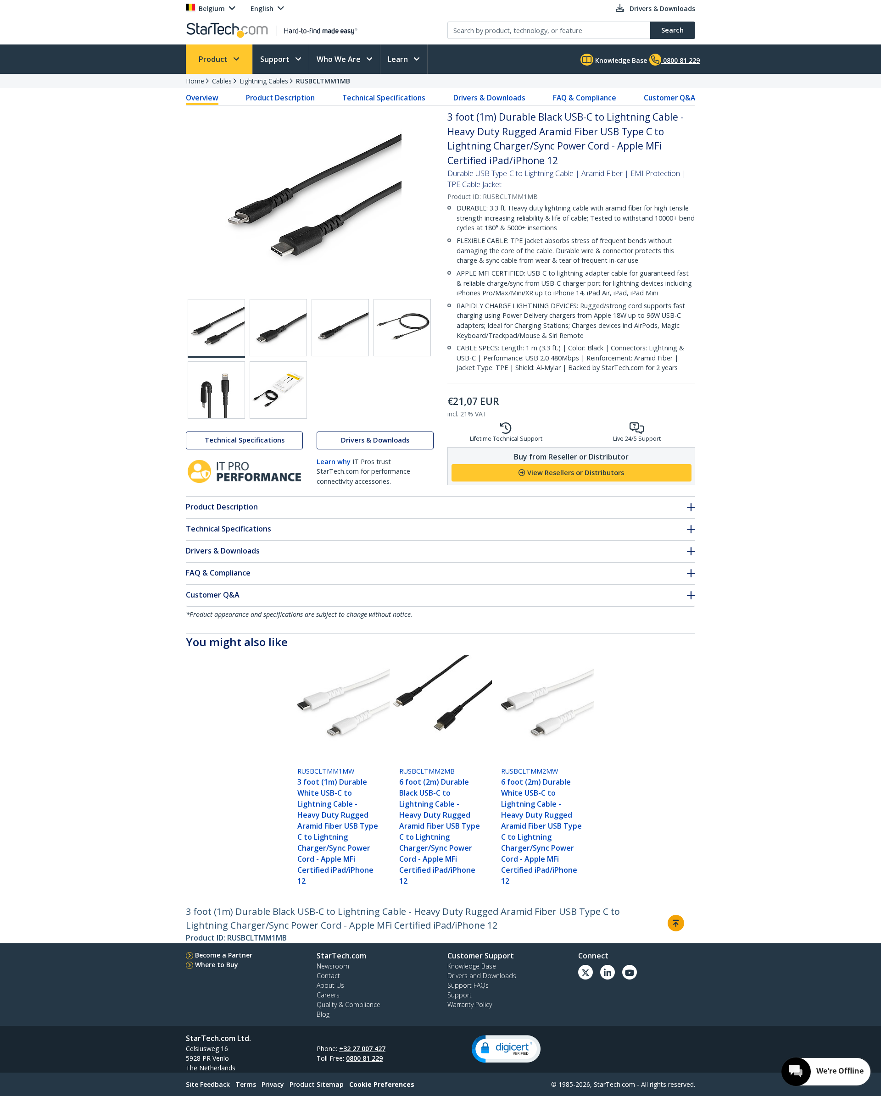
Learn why (334, 461)
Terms (245, 1084)
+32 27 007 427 (362, 1048)
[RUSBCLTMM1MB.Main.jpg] (216, 328)
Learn (399, 59)
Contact (328, 975)
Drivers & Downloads (489, 98)
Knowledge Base (620, 60)
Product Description (280, 98)
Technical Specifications (383, 98)
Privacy (273, 1084)
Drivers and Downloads (481, 975)
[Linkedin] (607, 972)
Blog (323, 1014)
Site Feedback (208, 1084)
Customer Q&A (669, 98)
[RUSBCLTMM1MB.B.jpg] (278, 327)
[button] (506, 1049)
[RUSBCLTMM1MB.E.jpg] (216, 390)
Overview (202, 98)
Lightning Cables (264, 81)
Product (214, 59)
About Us (330, 985)
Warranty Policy (469, 1004)
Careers (328, 995)
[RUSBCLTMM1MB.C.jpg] (340, 327)
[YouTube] (629, 972)
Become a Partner (223, 955)
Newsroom (333, 966)
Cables (222, 81)
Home (195, 81)
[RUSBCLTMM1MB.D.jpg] (402, 327)
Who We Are (339, 59)
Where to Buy (216, 964)
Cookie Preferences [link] (381, 1084)
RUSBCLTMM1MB (323, 81)
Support (275, 59)
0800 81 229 (364, 1058)
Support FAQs (468, 985)
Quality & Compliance (348, 1004)
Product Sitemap (317, 1084)
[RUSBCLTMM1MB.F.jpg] (278, 390)
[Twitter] (585, 972)
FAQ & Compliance (584, 98)
